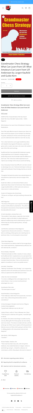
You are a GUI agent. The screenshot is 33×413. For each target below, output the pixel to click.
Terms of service (10, 409)
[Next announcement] (30, 2)
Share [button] (4, 380)
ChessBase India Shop (9, 407)
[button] (3, 8)
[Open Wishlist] (26, 8)
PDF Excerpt (4, 113)
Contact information (27, 407)
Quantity (3, 82)
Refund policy (17, 409)
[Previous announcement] (3, 2)
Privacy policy (18, 407)
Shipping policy (24, 409)
